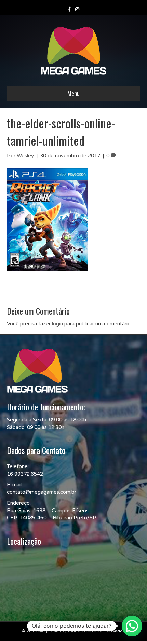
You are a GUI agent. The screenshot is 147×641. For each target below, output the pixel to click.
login (57, 324)
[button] (132, 626)
